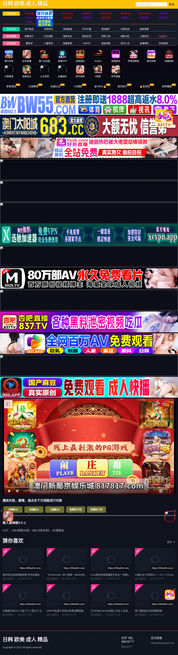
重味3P (29, 43)
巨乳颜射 (163, 43)
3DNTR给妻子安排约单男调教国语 (65, 610)
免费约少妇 (76, 509)
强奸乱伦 (67, 36)
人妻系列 (48, 43)
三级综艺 (144, 36)
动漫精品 (58, 530)
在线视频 (11, 43)
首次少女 (125, 43)
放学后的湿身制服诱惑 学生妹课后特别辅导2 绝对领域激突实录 (37, 574)
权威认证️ (55, 86)
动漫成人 (163, 36)
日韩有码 (48, 29)
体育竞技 (11, 86)
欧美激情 (144, 29)
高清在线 (11, 29)
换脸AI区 (125, 36)
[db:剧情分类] (21, 530)
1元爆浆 (78, 86)
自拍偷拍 (67, 29)
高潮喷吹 (144, 43)
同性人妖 (105, 36)
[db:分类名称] (41, 530)
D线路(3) (34, 509)
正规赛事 (33, 86)
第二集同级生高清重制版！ (149, 610)
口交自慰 (48, 36)
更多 (169, 542)
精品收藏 (11, 36)
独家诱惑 (105, 43)
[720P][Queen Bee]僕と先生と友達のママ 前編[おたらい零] (122, 610)
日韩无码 (125, 29)
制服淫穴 (29, 36)
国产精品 (29, 29)
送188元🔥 (100, 86)
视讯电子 (122, 86)
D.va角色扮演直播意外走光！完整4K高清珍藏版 (116, 574)
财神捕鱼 (167, 86)
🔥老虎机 (145, 86)
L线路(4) (54, 509)
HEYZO (86, 43)
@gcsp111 (127, 646)
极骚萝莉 (67, 43)
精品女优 (86, 36)
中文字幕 (86, 29)
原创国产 (105, 29)
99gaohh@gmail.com (162, 643)
